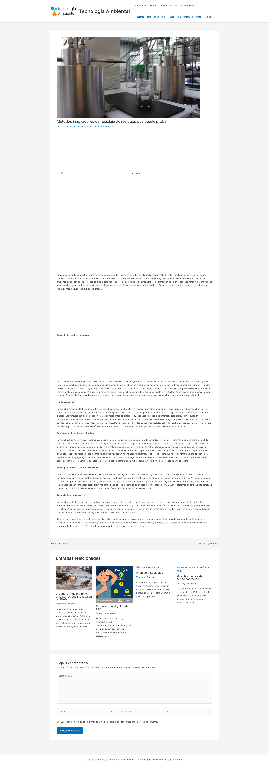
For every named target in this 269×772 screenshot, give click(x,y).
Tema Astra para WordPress (170, 759)
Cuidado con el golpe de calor (112, 607)
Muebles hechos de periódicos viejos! (190, 578)
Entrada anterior (60, 543)
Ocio (172, 16)
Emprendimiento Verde (189, 16)
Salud (208, 16)
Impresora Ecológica (149, 572)
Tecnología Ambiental (104, 11)
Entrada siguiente (208, 543)
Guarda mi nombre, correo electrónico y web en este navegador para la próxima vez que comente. (109, 721)
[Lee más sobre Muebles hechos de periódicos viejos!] (195, 569)
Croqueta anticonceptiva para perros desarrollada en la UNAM (74, 596)
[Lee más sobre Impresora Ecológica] (147, 567)
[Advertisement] (134, 152)
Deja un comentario (66, 126)
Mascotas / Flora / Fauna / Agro (150, 16)
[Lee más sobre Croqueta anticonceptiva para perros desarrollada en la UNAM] (74, 578)
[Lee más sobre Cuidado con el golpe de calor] (114, 584)
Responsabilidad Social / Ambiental (177, 5)
